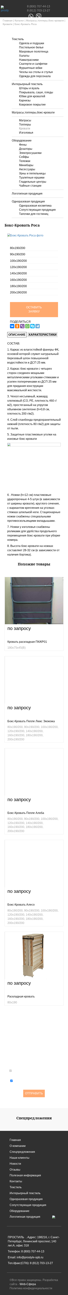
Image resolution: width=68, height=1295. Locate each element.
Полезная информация (25, 1175)
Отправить (34, 1093)
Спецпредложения (22, 1151)
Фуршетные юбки (30, 67)
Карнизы (25, 100)
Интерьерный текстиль (27, 84)
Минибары (26, 165)
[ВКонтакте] (12, 326)
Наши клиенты (19, 1157)
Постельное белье (31, 47)
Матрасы (25, 120)
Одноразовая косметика (35, 205)
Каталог (19, 20)
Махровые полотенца (33, 51)
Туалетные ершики (31, 177)
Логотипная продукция (27, 193)
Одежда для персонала (35, 76)
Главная (8, 20)
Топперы (25, 124)
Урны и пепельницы (32, 173)
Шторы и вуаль (29, 88)
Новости (15, 1163)
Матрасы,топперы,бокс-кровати (45, 20)
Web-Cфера (28, 1284)
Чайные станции (30, 185)
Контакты (16, 1181)
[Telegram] (37, 326)
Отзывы (15, 1169)
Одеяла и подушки (31, 43)
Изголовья (26, 132)
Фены (23, 144)
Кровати (7, 24)
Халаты (24, 55)
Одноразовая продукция (28, 201)
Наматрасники (29, 59)
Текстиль (18, 39)
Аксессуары (27, 169)
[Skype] (32, 326)
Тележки (24, 161)
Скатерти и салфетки (33, 63)
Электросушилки (30, 152)
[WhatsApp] (27, 326)
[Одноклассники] (17, 326)
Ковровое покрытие (32, 104)
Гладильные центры (32, 181)
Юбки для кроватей (32, 96)
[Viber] (22, 326)
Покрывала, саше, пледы (36, 92)
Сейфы (24, 156)
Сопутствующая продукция (37, 209)
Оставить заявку (34, 309)
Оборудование (22, 140)
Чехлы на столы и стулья (36, 72)
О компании (18, 1145)
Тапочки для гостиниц (33, 213)
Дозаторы (25, 148)
